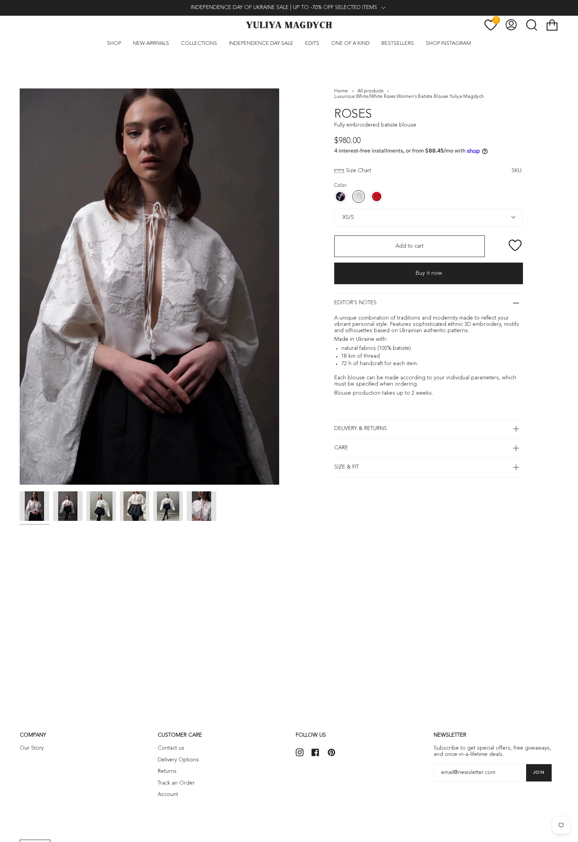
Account (168, 794)
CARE (341, 447)
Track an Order (176, 783)
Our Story (32, 748)
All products (370, 91)
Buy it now (429, 273)
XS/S (347, 217)
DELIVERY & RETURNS (360, 428)
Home (341, 91)
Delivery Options (178, 760)
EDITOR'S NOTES (355, 302)
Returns (167, 771)
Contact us (171, 748)
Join (539, 772)
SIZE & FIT (346, 467)
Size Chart (358, 170)
